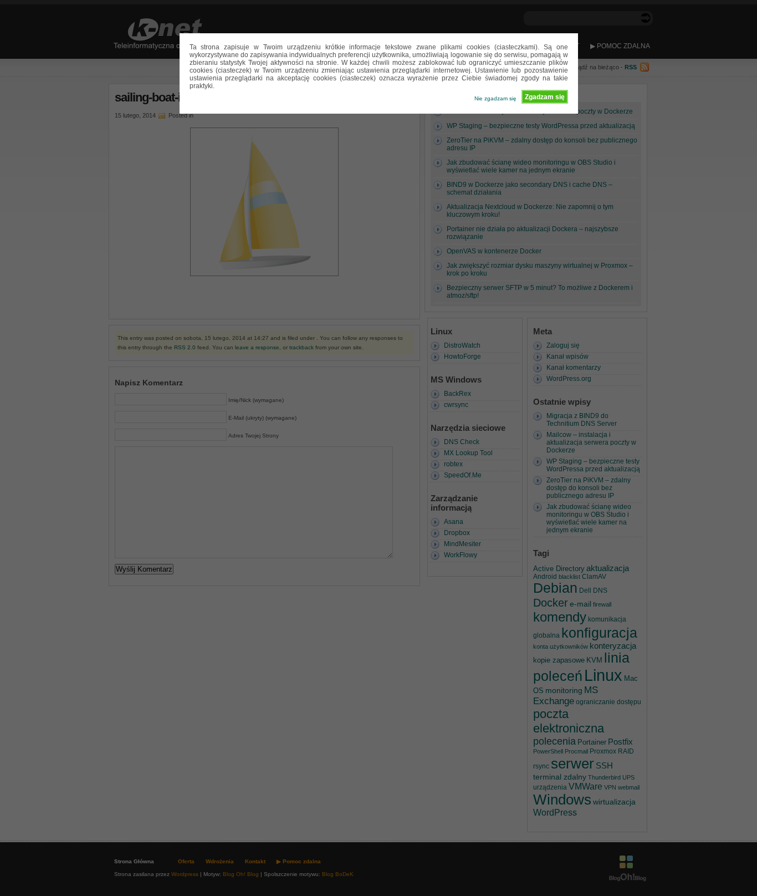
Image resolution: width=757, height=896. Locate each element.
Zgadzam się (545, 97)
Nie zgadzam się (495, 98)
